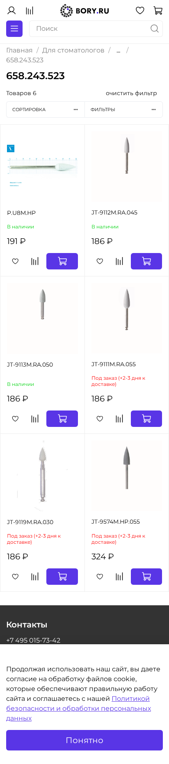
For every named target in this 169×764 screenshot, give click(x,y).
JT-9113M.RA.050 (30, 364)
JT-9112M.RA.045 (114, 212)
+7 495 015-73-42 (33, 640)
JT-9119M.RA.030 (30, 522)
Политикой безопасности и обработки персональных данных (78, 708)
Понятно (84, 740)
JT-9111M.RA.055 (113, 364)
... (118, 50)
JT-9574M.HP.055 (115, 521)
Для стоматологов (73, 50)
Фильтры (103, 109)
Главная (19, 50)
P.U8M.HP (21, 213)
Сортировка (29, 109)
